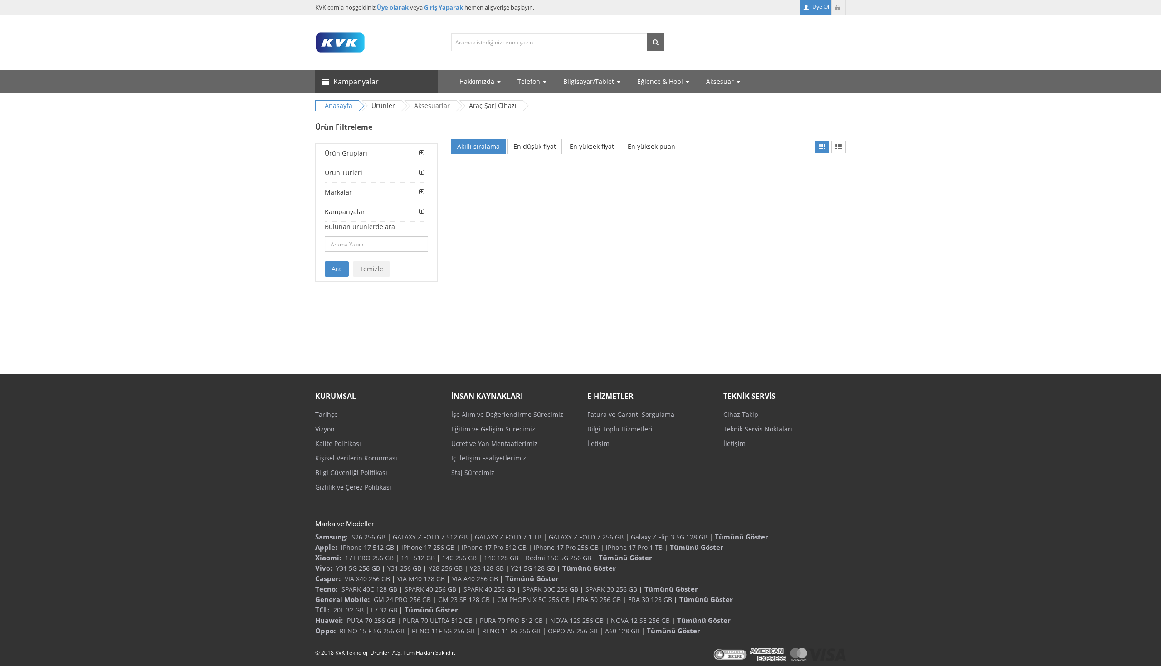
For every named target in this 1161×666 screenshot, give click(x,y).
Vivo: (323, 568)
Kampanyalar (345, 211)
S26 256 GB (368, 537)
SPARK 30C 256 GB (550, 589)
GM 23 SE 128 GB (464, 599)
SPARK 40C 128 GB (369, 589)
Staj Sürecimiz (472, 472)
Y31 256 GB (404, 568)
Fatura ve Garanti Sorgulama (630, 414)
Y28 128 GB (487, 568)
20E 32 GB (348, 610)
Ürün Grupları (346, 153)
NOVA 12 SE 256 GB (640, 620)
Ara (337, 268)
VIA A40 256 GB (475, 578)
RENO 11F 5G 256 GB (443, 631)
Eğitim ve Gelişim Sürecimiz (493, 429)
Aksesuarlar (432, 105)
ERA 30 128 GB (650, 599)
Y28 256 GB (446, 568)
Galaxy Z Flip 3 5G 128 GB (669, 537)
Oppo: (325, 630)
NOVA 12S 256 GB (577, 620)
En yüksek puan (651, 146)
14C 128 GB (501, 557)
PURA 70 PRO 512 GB (511, 620)
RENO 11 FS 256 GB (511, 631)
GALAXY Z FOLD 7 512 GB (430, 537)
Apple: (326, 547)
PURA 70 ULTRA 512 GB (438, 620)
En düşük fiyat (534, 146)
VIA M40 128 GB (421, 578)
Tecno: (326, 588)
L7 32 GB (384, 610)
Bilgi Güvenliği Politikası (351, 472)
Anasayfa (338, 105)
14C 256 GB (459, 557)
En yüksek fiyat (592, 146)
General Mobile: (342, 599)
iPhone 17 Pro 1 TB (634, 547)
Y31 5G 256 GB (358, 568)
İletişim (598, 443)
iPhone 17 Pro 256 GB (566, 547)
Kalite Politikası (338, 443)
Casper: (328, 578)
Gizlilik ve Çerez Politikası (353, 487)
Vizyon (325, 429)
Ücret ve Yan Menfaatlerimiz (494, 443)
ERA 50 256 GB (599, 599)
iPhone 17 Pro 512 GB (494, 547)
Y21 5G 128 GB (533, 568)
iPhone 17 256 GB (427, 547)
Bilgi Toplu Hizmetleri (620, 429)
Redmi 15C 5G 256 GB (558, 557)
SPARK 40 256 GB (430, 589)
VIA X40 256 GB (367, 578)
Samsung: (331, 536)
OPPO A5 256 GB (573, 631)
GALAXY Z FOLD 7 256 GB (586, 537)
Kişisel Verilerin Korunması (356, 458)
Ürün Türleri (343, 172)
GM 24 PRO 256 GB (402, 599)
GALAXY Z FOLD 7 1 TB (508, 537)
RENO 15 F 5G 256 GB (372, 631)
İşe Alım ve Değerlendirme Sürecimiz (507, 414)
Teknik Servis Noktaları (757, 429)
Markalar (338, 192)
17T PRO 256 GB (369, 557)
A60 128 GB (622, 631)
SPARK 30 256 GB (611, 589)
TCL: (322, 609)
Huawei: (329, 620)
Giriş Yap (838, 7)
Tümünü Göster (741, 536)
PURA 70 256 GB (371, 620)
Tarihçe (326, 414)
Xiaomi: (328, 557)
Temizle (371, 268)
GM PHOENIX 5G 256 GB (533, 599)
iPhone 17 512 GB (367, 547)
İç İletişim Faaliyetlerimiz (488, 458)
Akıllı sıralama (478, 146)
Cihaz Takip (740, 414)
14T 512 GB (418, 557)
